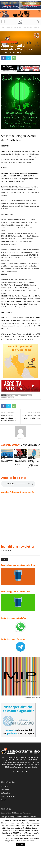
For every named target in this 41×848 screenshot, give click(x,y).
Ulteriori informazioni (25, 841)
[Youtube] (27, 772)
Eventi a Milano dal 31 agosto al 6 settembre (7, 460)
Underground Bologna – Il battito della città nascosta (18, 817)
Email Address (6, 550)
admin (5, 52)
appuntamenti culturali (14, 395)
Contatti (3, 800)
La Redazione (5, 793)
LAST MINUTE (17, 27)
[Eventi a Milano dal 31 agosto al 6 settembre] (7, 453)
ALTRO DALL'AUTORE (30, 445)
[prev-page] (19, 471)
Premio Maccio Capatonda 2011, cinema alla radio (8, 418)
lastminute (27, 395)
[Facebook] (3, 58)
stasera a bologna (8, 397)
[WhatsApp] (14, 58)
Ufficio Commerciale (7, 796)
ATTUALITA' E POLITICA (21, 457)
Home (2, 27)
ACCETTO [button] (20, 844)
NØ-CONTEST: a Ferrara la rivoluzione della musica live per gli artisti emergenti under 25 (33, 463)
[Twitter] (8, 58)
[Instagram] (18, 772)
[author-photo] (20, 431)
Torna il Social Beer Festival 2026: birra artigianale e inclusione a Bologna (20, 461)
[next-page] (22, 471)
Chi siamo (4, 786)
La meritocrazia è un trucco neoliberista (31, 417)
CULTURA (9, 27)
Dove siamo (5, 790)
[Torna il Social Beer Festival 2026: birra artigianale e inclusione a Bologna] (20, 453)
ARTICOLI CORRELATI (10, 445)
